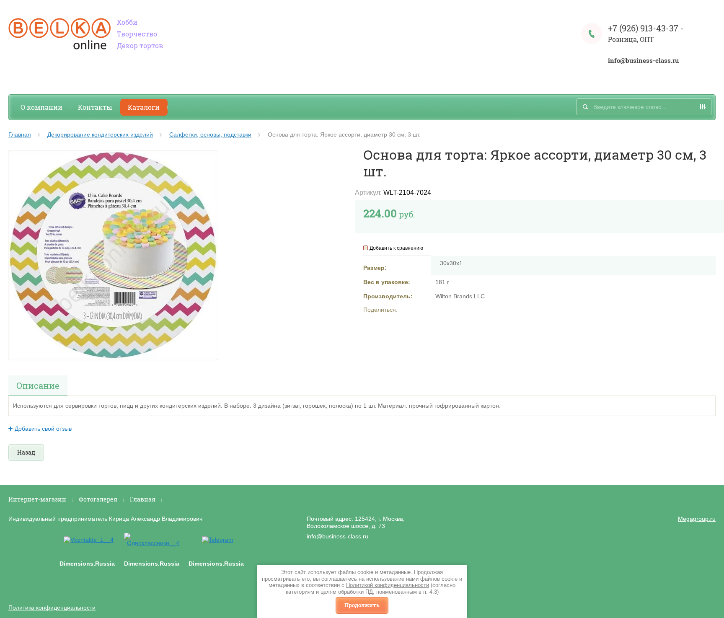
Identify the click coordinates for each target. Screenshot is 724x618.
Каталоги (144, 107)
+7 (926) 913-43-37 (643, 28)
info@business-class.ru (643, 61)
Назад (26, 452)
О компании (41, 107)
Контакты (95, 107)
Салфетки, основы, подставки (210, 134)
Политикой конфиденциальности (387, 585)
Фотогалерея (98, 499)
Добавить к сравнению (396, 248)
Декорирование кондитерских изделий (100, 134)
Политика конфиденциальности (52, 607)
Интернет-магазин (37, 499)
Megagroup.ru (697, 518)
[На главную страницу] (59, 35)
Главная (19, 134)
